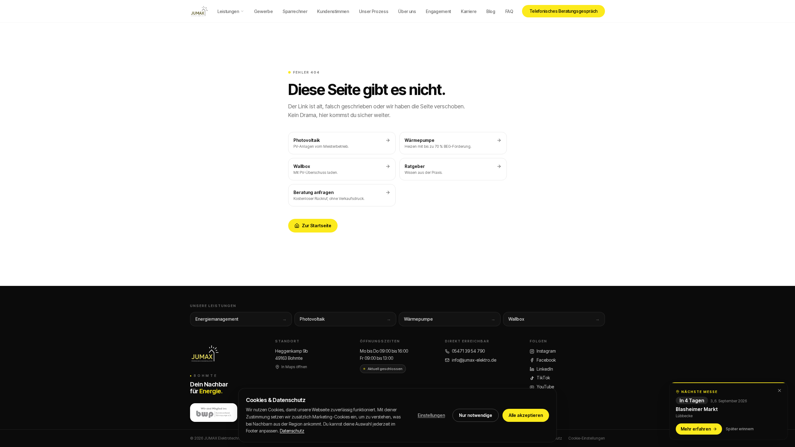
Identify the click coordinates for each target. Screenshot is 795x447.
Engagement (438, 11)
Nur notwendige (475, 415)
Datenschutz (292, 430)
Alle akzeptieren (526, 415)
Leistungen (228, 11)
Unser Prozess (373, 11)
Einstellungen (431, 415)
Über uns (407, 11)
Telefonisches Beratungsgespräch (563, 11)
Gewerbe (263, 11)
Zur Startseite (316, 225)
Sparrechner (295, 11)
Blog (490, 11)
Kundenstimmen (333, 11)
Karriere (468, 11)
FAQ (509, 11)
